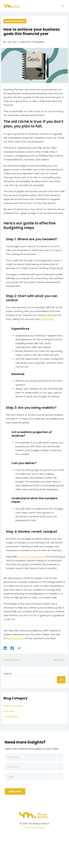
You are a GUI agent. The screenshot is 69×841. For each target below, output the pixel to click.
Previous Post (11, 659)
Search (8, 673)
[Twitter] (19, 648)
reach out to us (15, 638)
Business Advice (15, 21)
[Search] (61, 679)
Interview (9, 711)
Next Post (60, 659)
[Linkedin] (5, 648)
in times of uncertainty (31, 556)
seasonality (47, 319)
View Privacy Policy (34, 827)
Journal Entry (11, 716)
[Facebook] (12, 648)
